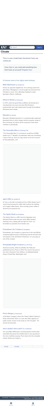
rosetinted (28, 328)
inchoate (16, 346)
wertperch (21, 85)
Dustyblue (21, 214)
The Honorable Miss (10, 130)
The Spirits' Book (9, 214)
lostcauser (19, 100)
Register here (27, 70)
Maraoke (6, 115)
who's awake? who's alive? (13, 328)
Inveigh (6, 346)
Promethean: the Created (12, 229)
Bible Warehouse (9, 85)
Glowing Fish (24, 130)
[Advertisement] (22, 22)
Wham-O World (8, 100)
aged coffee (7, 199)
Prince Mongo (8, 313)
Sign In (39, 47)
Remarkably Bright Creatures (13, 245)
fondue (14, 115)
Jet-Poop (29, 245)
